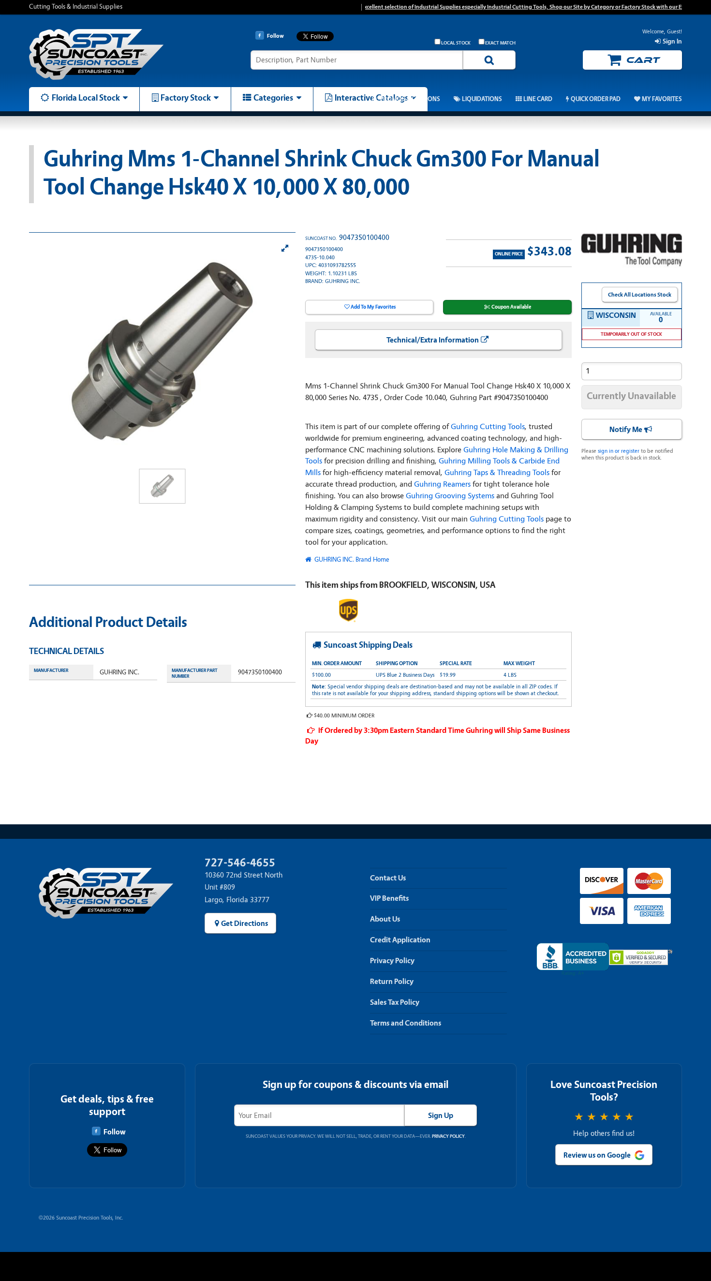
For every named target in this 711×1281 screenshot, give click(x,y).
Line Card (537, 99)
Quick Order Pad (595, 99)
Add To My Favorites (373, 307)
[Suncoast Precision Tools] (106, 54)
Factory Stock (186, 98)
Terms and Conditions (405, 1023)
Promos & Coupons (410, 99)
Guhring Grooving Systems (450, 495)
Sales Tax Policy (394, 1002)
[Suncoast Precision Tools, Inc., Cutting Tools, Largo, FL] (572, 959)
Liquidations (482, 99)
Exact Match (500, 43)
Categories (273, 98)
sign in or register (618, 450)
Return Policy (392, 981)
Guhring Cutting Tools (488, 426)
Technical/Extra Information (432, 340)
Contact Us (388, 878)
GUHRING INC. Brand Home (351, 559)
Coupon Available (511, 307)
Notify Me (625, 429)
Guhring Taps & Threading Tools (496, 472)
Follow (114, 1132)
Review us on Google (597, 1155)
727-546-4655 (240, 862)
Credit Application (400, 940)
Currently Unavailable (631, 396)
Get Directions (244, 923)
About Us (385, 919)
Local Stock (456, 43)
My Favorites (662, 99)
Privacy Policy (392, 960)
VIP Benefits (389, 898)
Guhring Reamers (442, 484)
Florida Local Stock (86, 98)
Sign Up (440, 1115)
